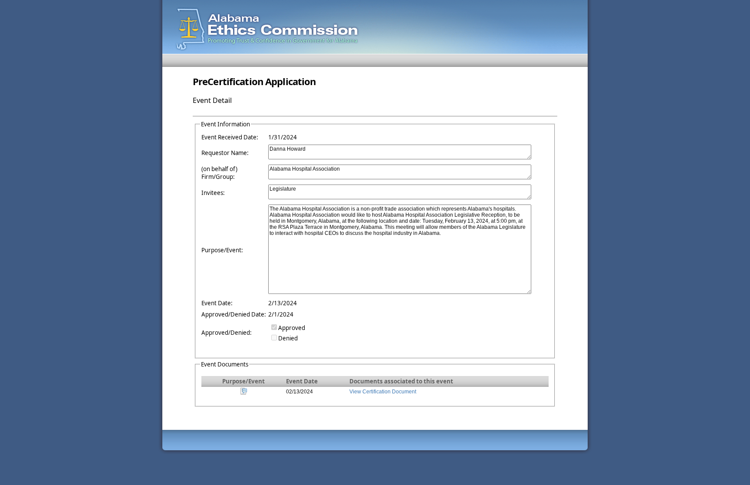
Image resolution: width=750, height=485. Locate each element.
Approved (291, 328)
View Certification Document (382, 392)
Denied (288, 338)
